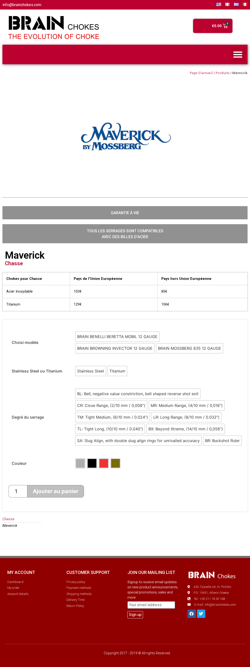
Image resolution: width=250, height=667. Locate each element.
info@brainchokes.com (21, 4)
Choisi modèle (25, 342)
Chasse (14, 263)
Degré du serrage (28, 417)
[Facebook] (192, 614)
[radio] (117, 336)
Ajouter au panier (55, 491)
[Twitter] (201, 614)
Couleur (19, 463)
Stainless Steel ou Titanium (37, 371)
